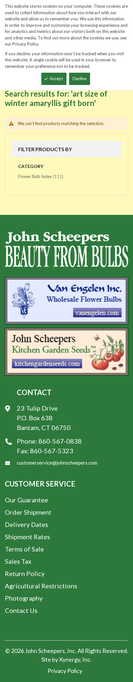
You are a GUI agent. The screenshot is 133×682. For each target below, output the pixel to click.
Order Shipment (28, 512)
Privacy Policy (64, 670)
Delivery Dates (26, 524)
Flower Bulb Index (40, 176)
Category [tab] (30, 166)
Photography (24, 598)
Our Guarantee (26, 500)
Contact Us (21, 610)
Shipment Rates (27, 536)
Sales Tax (18, 561)
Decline (80, 78)
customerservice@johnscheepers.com (57, 463)
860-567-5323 (51, 451)
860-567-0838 (60, 441)
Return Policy (25, 573)
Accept (56, 78)
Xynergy (69, 659)
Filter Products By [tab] (45, 149)
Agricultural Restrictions (41, 586)
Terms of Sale (24, 549)
